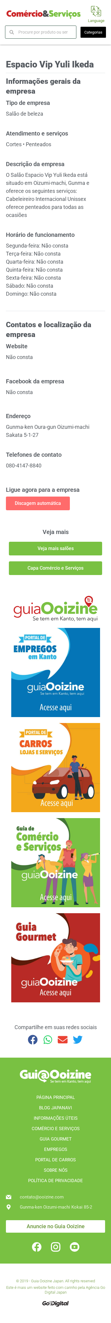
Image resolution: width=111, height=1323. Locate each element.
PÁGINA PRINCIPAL (55, 1097)
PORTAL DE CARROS (55, 1160)
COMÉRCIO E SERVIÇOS (56, 1128)
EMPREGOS (55, 1149)
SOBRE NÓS (55, 1170)
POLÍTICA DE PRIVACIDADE (55, 1180)
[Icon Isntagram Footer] (55, 1247)
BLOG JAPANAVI (55, 1108)
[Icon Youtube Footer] (74, 1247)
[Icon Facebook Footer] (36, 1247)
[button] (33, 1040)
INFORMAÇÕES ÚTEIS (56, 1118)
